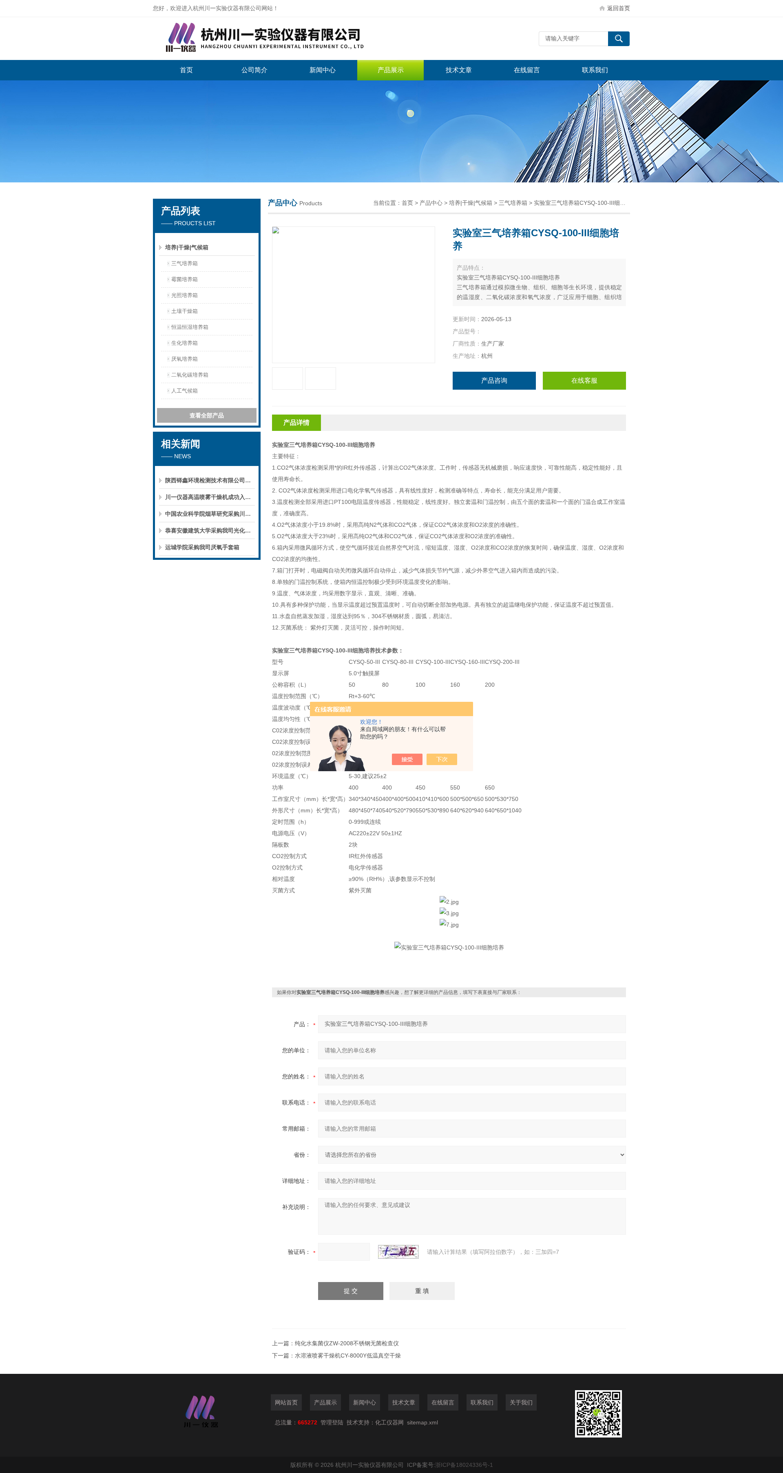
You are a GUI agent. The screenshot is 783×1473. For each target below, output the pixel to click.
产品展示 (391, 70)
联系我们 (595, 70)
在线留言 (527, 70)
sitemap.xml (422, 1422)
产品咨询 (494, 380)
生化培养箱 (184, 343)
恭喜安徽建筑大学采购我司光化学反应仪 (210, 530)
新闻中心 (323, 70)
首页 (186, 70)
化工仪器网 (389, 1422)
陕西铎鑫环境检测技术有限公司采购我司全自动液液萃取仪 (210, 480)
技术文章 (459, 70)
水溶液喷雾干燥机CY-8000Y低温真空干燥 (348, 1355)
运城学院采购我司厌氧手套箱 (202, 547)
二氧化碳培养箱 (189, 375)
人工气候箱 (184, 391)
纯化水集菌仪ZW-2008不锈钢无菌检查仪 (347, 1343)
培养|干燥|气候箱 (186, 247)
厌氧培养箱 (184, 359)
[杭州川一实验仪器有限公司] (275, 38)
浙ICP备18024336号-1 (464, 1465)
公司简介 (254, 70)
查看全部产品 (207, 415)
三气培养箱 (184, 263)
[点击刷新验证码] (398, 1252)
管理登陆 (332, 1422)
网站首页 (286, 1402)
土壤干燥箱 (184, 311)
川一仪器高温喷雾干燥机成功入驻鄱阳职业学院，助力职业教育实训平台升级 (210, 497)
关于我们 (521, 1402)
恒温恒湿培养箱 (189, 327)
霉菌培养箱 (184, 279)
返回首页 (618, 8)
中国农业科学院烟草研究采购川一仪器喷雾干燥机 (210, 513)
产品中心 (431, 203)
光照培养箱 (184, 295)
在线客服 (584, 380)
